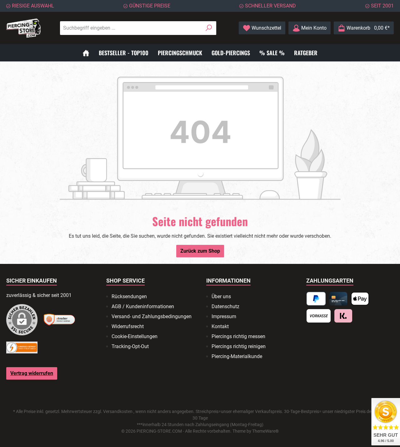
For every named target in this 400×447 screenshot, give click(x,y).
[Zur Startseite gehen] (23, 28)
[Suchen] (209, 28)
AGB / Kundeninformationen (143, 306)
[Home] (86, 52)
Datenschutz (225, 306)
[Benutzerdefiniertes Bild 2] (59, 319)
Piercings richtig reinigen (239, 346)
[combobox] (131, 28)
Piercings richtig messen (238, 336)
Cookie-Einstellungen (135, 336)
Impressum (224, 316)
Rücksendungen (129, 296)
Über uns (221, 296)
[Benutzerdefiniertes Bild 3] (22, 347)
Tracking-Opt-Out (130, 346)
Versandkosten (117, 411)
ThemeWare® (265, 431)
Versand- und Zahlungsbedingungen (152, 316)
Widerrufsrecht (128, 326)
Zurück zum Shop (200, 251)
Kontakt (220, 326)
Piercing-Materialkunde (237, 356)
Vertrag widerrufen (31, 373)
